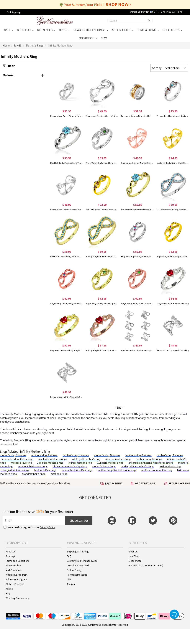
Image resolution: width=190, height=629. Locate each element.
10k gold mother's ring (110, 462)
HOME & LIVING (147, 30)
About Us (11, 551)
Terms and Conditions (18, 560)
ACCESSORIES (122, 30)
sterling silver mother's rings (137, 466)
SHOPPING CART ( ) (171, 11)
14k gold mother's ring (50, 462)
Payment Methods (77, 574)
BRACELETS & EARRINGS (90, 30)
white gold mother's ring (86, 459)
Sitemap (10, 556)
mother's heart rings (104, 466)
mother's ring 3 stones (44, 455)
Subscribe (79, 520)
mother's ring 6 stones (138, 455)
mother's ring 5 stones (107, 455)
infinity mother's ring (80, 462)
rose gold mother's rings (15, 470)
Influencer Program (16, 579)
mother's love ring (21, 462)
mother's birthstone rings (33, 466)
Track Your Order (140, 11)
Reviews (9, 588)
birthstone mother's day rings (70, 466)
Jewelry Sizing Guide (78, 565)
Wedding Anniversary (17, 598)
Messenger (135, 560)
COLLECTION (172, 30)
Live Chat (134, 556)
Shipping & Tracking (78, 551)
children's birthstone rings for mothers (151, 462)
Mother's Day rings (45, 470)
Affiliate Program (15, 584)
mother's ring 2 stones (13, 455)
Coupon (71, 584)
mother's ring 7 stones (170, 455)
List (69, 579)
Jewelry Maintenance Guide (82, 560)
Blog (8, 593)
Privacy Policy (47, 527)
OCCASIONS (87, 38)
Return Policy (74, 570)
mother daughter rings (149, 459)
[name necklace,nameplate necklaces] (55, 20)
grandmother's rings (33, 473)
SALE (8, 30)
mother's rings (59, 473)
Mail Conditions (14, 570)
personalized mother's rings (17, 459)
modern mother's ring (118, 459)
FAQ (69, 556)
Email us (133, 551)
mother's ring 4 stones (76, 455)
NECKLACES (45, 30)
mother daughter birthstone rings (117, 470)
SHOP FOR (24, 30)
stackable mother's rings (52, 459)
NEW (104, 38)
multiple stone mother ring (156, 470)
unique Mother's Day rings (77, 470)
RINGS (64, 30)
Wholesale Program (16, 574)
